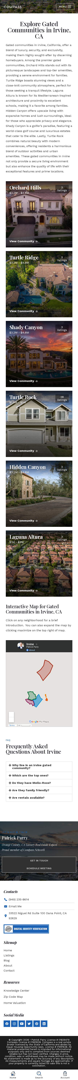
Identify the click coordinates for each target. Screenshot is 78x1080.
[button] (39, 767)
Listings (9, 955)
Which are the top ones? (30, 775)
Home (8, 950)
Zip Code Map (13, 996)
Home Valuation (15, 1003)
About (8, 965)
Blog (7, 960)
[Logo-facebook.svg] (7, 1023)
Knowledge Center (16, 990)
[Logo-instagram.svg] (14, 1023)
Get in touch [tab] (39, 860)
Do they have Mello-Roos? (31, 783)
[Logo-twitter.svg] (29, 1023)
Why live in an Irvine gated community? (31, 766)
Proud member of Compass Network (23, 850)
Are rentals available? (28, 797)
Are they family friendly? (30, 790)
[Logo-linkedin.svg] (44, 1023)
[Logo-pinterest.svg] (36, 1023)
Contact (9, 970)
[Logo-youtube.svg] (22, 1023)
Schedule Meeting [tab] (39, 868)
